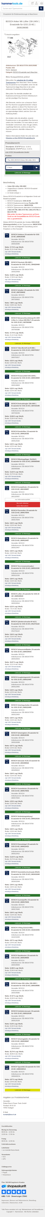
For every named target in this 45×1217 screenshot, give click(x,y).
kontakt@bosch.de (9, 1114)
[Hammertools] (12, 3)
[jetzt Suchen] (41, 8)
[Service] (31, 3)
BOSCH (14, 70)
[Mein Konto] (36, 3)
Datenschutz (14, 1203)
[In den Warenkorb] (36, 167)
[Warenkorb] (41, 3)
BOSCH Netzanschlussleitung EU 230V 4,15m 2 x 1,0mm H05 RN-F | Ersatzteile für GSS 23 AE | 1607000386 (25, 320)
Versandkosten (38, 1209)
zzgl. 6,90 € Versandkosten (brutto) (17, 152)
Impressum (5, 1200)
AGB (20, 1203)
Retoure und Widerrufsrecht (19, 1200)
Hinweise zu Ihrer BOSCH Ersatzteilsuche (20, 138)
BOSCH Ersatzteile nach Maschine (25, 72)
